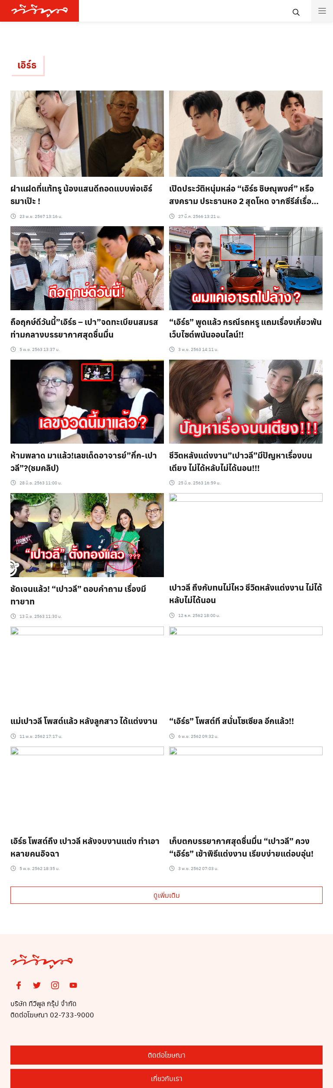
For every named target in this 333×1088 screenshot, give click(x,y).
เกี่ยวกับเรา (167, 1078)
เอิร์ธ (26, 64)
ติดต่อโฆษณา (167, 1055)
